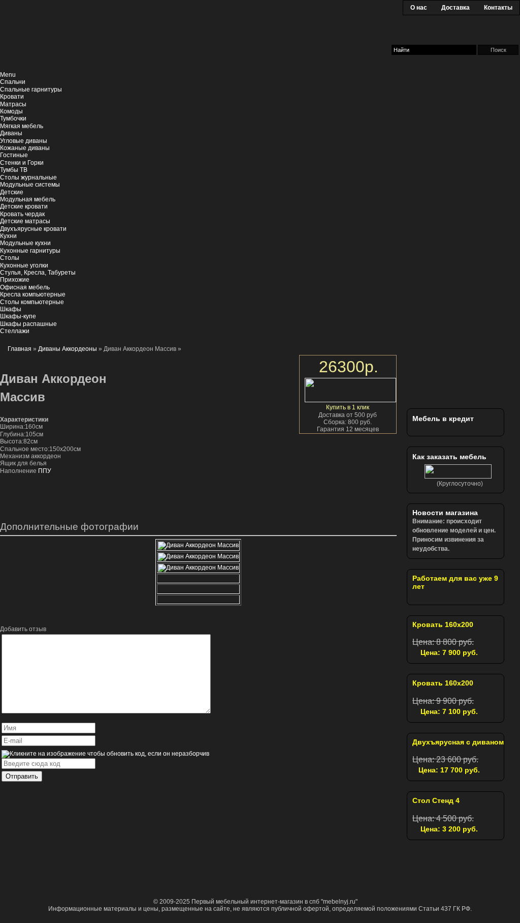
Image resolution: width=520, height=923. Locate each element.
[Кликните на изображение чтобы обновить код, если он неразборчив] (105, 753)
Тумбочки (13, 118)
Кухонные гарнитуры (30, 250)
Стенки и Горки (22, 162)
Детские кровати (24, 206)
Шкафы (10, 309)
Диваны (11, 133)
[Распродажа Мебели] (470, 375)
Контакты (498, 7)
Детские (11, 192)
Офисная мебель (25, 287)
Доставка (455, 7)
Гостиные (14, 155)
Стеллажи (14, 331)
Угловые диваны (23, 140)
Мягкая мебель (21, 126)
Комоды (11, 111)
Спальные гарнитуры (31, 89)
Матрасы (13, 104)
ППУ (44, 470)
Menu (8, 74)
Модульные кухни (25, 243)
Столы (9, 257)
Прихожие (14, 279)
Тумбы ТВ (13, 169)
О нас (418, 7)
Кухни (8, 236)
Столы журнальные (28, 177)
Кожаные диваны (25, 148)
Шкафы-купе (18, 316)
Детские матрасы (25, 221)
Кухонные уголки (24, 265)
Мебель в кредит (443, 418)
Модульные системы (30, 184)
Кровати (12, 96)
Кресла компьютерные (33, 294)
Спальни (12, 81)
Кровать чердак (22, 214)
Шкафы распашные (28, 323)
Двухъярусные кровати (33, 228)
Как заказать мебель (449, 457)
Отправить (22, 776)
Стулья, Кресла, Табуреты (38, 272)
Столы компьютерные (32, 302)
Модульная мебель (27, 199)
